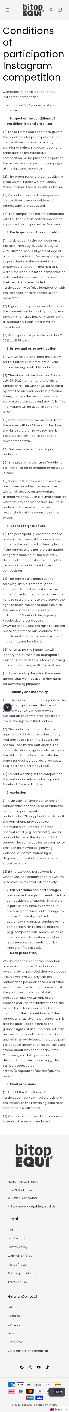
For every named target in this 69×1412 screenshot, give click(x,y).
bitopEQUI (27, 1404)
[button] (7, 10)
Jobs (11, 1333)
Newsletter (15, 1342)
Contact (14, 1325)
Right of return (18, 1265)
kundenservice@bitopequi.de (33, 1206)
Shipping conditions (22, 1273)
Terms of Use (17, 1282)
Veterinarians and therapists (28, 1351)
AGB (10, 1229)
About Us (14, 1316)
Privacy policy (17, 1247)
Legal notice (16, 1238)
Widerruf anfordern (21, 1256)
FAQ (10, 1307)
